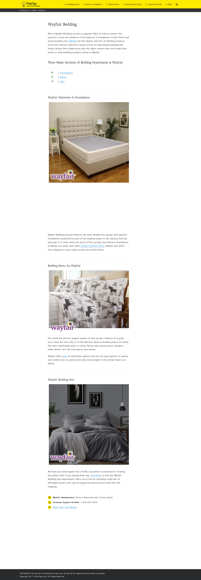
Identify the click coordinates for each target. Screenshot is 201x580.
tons (65, 356)
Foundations (66, 72)
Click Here (95, 475)
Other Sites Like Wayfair (65, 507)
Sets (62, 81)
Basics (63, 77)
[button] (177, 4)
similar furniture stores (93, 246)
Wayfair (34, 10)
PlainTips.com (25, 10)
